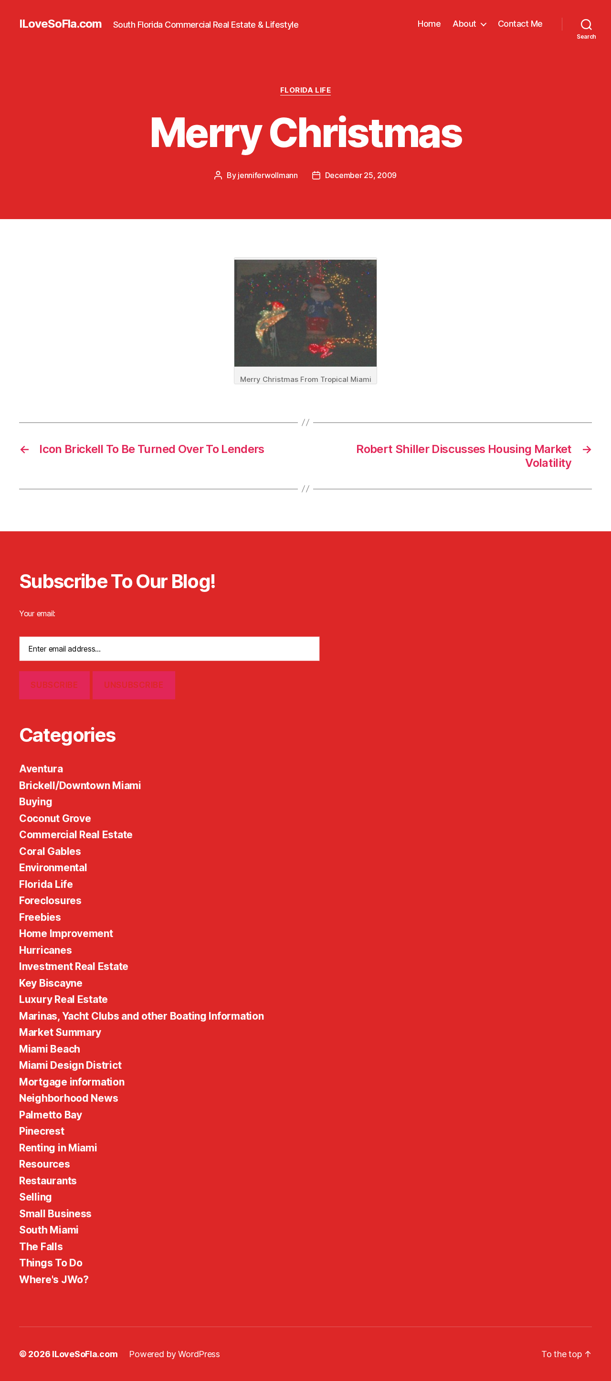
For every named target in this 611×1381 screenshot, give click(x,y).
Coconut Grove (55, 818)
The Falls (41, 1247)
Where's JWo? (54, 1280)
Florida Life (305, 90)
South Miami (49, 1230)
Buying (35, 802)
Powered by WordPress (174, 1354)
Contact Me (520, 24)
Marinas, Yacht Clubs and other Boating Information (141, 1016)
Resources (44, 1164)
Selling (35, 1197)
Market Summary (60, 1032)
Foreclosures (50, 901)
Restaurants (48, 1181)
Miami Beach (49, 1049)
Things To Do (51, 1263)
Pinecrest (41, 1131)
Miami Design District (70, 1065)
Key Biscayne (51, 983)
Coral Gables (50, 851)
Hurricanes (45, 950)
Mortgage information (72, 1082)
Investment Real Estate (73, 966)
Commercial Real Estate (76, 835)
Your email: (37, 613)
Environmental (53, 868)
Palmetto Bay (50, 1115)
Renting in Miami (58, 1148)
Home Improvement (66, 933)
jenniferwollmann (268, 175)
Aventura (41, 769)
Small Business (55, 1214)
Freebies (40, 917)
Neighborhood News (68, 1098)
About (464, 24)
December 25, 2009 (361, 175)
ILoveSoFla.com (60, 24)
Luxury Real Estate (63, 999)
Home (429, 24)
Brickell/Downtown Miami (80, 785)
